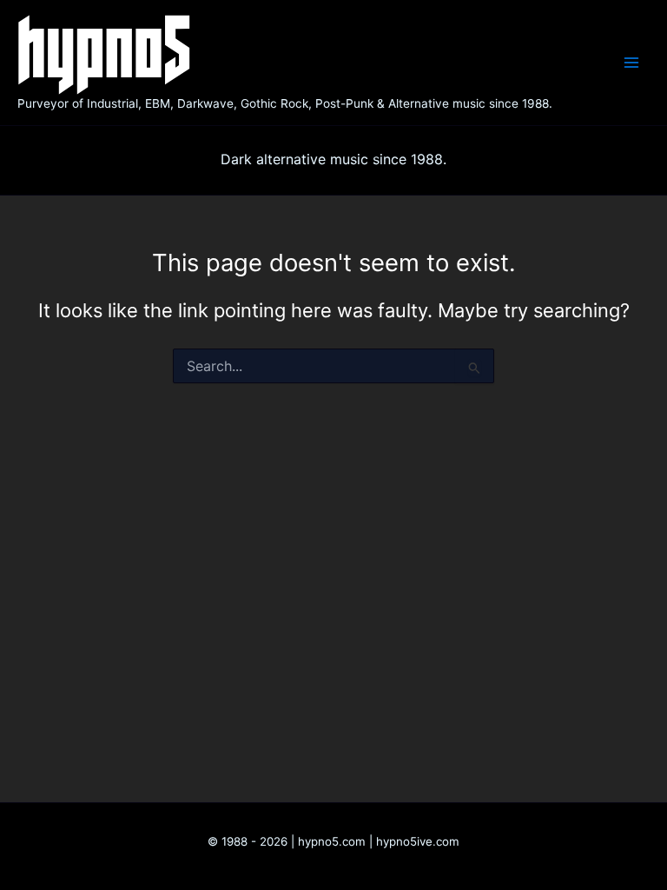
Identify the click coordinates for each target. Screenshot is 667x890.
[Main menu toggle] (631, 62)
